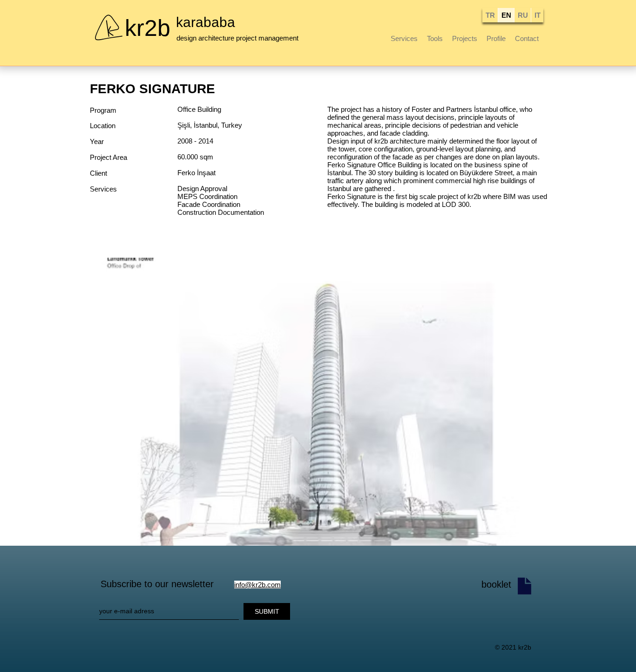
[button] (318, 402)
